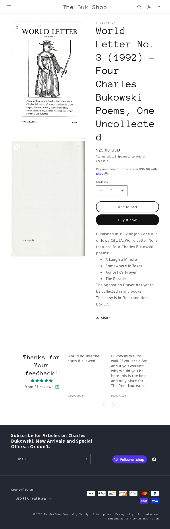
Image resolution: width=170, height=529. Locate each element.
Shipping (121, 156)
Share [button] (105, 318)
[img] (41, 380)
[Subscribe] (86, 459)
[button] (9, 7)
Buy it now (127, 220)
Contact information (146, 518)
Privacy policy (124, 514)
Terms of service (148, 514)
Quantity (102, 182)
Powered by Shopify (75, 514)
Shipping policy (118, 518)
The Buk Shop (53, 514)
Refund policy (102, 514)
